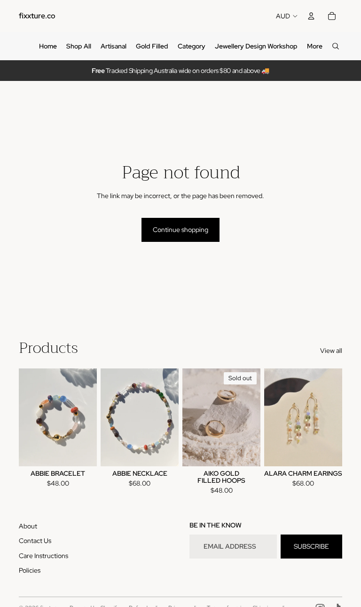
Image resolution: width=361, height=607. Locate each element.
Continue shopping (180, 229)
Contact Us (35, 540)
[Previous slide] (26, 417)
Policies (29, 570)
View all (331, 350)
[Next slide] (89, 417)
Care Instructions (43, 555)
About (28, 526)
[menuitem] (48, 46)
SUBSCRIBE (311, 546)
